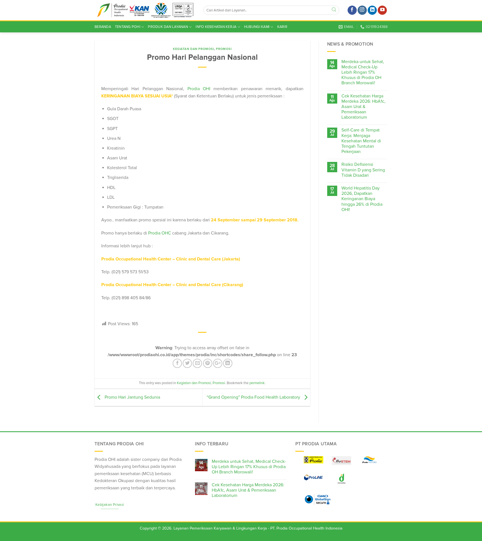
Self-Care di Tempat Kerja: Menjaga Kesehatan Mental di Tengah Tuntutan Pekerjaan (361, 141)
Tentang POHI (127, 27)
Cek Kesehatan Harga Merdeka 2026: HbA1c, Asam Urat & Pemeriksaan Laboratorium (363, 107)
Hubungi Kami (256, 27)
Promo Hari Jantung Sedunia (131, 397)
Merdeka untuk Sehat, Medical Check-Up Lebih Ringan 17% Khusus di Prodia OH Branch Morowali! (362, 72)
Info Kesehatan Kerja (216, 27)
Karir (282, 27)
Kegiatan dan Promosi (193, 49)
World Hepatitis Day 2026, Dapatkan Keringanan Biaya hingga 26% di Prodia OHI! (361, 199)
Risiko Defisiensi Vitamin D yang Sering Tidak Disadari (363, 170)
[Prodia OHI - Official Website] (145, 10)
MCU (148, 474)
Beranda (103, 27)
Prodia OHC (159, 233)
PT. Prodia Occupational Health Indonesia (306, 528)
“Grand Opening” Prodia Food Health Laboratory (254, 397)
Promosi (224, 49)
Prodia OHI (198, 89)
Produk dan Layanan (168, 27)
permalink (257, 383)
